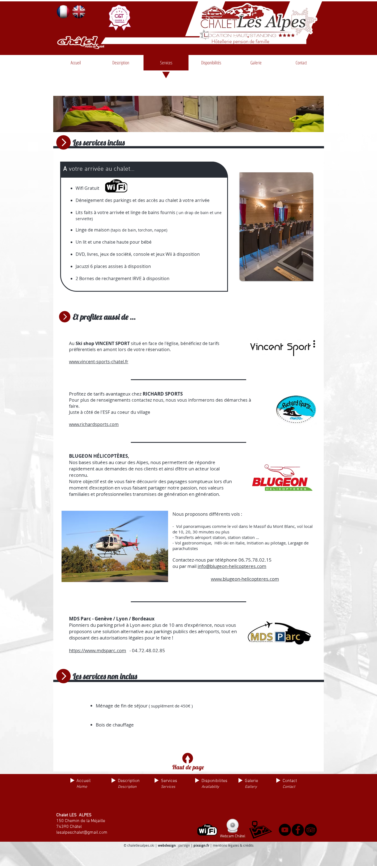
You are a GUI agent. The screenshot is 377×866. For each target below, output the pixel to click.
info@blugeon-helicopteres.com (232, 566)
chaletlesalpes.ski (140, 845)
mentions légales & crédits (233, 845)
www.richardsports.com (94, 424)
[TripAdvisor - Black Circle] (311, 830)
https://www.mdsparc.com (97, 650)
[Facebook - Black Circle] (298, 830)
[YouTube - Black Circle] (285, 830)
